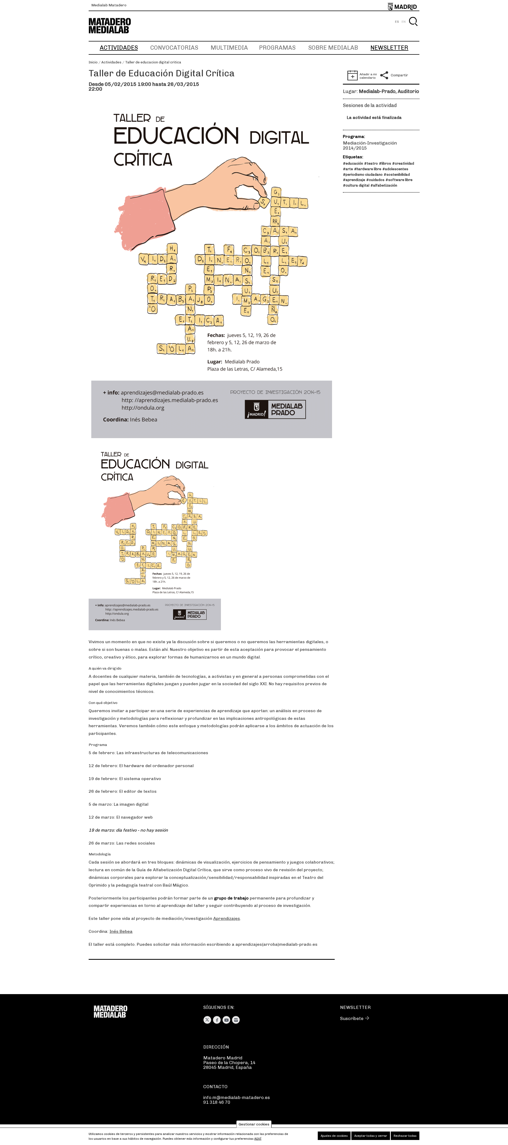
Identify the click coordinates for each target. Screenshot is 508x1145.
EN (404, 22)
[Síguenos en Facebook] (217, 1020)
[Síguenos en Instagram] (236, 1020)
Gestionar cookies (254, 1124)
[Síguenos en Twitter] (207, 1020)
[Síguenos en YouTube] (226, 1020)
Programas (277, 47)
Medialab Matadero (108, 5)
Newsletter (389, 47)
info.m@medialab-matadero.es (236, 1097)
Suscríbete (352, 1018)
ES (397, 22)
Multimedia (229, 47)
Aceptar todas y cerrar (370, 1135)
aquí (257, 1139)
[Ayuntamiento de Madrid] (402, 5)
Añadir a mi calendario (368, 76)
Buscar (413, 27)
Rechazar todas (405, 1135)
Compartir (399, 75)
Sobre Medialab (333, 47)
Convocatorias (174, 47)
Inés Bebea (121, 931)
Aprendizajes (226, 918)
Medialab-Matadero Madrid (114, 26)
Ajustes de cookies (334, 1135)
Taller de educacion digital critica (153, 62)
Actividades (119, 47)
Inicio (93, 62)
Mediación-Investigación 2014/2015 (370, 145)
